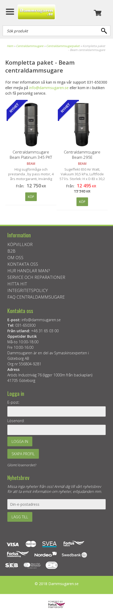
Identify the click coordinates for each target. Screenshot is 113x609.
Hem (10, 46)
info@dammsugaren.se (49, 87)
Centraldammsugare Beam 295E (82, 154)
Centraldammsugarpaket (63, 46)
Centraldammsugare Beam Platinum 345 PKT (31, 154)
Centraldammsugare (29, 46)
